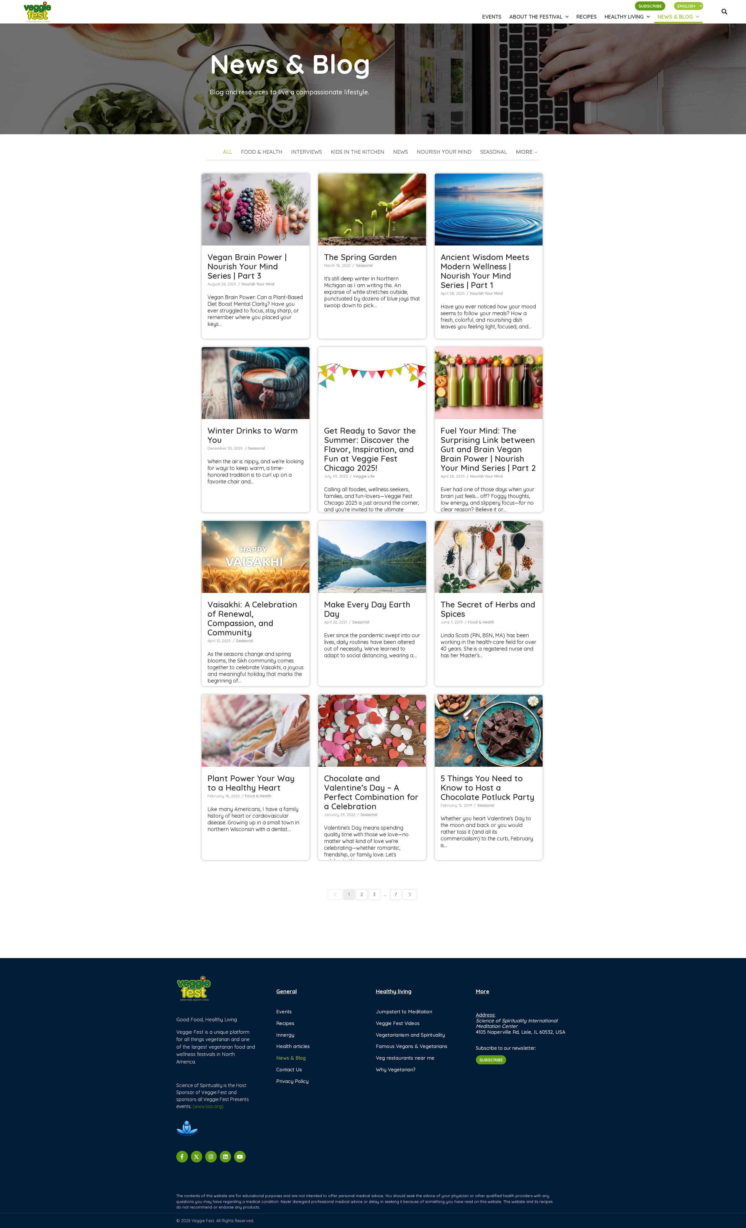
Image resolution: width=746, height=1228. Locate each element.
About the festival (535, 16)
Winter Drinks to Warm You (255, 380)
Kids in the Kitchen (357, 152)
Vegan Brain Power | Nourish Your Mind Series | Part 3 (247, 266)
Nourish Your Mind (444, 152)
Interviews (306, 152)
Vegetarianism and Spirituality (410, 1035)
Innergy (285, 1035)
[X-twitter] (197, 1156)
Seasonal (493, 152)
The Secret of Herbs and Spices (489, 553)
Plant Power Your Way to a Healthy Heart (255, 727)
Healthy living (624, 16)
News (400, 152)
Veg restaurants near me (405, 1058)
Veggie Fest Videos (398, 1023)
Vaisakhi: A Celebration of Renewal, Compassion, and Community (252, 618)
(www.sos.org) (208, 1106)
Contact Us (289, 1069)
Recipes (586, 16)
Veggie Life (372, 398)
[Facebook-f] (182, 1156)
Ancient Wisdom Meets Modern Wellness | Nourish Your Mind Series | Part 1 (485, 271)
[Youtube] (240, 1156)
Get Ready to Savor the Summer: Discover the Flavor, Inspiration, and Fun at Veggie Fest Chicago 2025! (372, 379)
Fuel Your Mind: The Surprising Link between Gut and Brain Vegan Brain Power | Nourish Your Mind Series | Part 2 (488, 379)
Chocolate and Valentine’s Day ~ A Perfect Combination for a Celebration (371, 792)
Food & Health (261, 152)
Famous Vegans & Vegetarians (411, 1046)
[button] (724, 11)
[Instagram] (211, 1156)
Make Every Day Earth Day (372, 553)
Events (492, 16)
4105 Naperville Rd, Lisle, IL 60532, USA (520, 1032)
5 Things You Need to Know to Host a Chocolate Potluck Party (487, 787)
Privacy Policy (292, 1081)
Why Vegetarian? (396, 1069)
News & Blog (675, 16)
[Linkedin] (225, 1156)
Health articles (293, 1046)
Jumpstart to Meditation (404, 1011)
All (227, 152)
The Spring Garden (372, 206)
